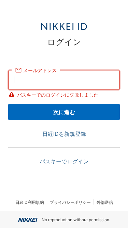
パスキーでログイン (64, 161)
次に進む (64, 112)
